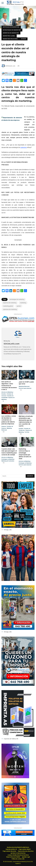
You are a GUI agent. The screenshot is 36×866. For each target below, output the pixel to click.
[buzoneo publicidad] (18, 75)
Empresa (3, 426)
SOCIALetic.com (10, 66)
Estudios (3, 394)
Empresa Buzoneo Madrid (13, 857)
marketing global (8, 306)
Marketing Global (9, 35)
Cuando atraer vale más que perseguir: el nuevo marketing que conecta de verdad (9, 442)
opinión (19, 306)
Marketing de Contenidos (7, 461)
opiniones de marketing (10, 309)
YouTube (27, 432)
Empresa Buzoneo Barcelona (25, 851)
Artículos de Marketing (11, 27)
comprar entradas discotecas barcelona (18, 855)
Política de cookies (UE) (18, 859)
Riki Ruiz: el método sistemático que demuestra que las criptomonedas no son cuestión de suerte (27, 409)
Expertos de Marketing (11, 33)
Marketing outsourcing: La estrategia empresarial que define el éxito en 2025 (27, 442)
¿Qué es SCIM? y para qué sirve (27, 375)
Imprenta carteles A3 (11, 849)
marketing (23, 147)
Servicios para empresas (25, 388)
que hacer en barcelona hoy (18, 853)
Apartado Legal (26, 857)
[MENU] (2, 3)
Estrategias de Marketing (12, 30)
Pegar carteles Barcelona (9, 851)
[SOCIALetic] (15, 3)
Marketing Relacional (10, 38)
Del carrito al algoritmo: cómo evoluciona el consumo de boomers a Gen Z (9, 375)
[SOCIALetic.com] (18, 337)
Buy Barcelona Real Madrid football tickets (18, 847)
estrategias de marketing (17, 299)
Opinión (23, 38)
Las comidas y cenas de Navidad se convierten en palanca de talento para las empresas (9, 409)
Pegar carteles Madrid (24, 849)
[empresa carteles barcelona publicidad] (15, 824)
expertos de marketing (9, 302)
